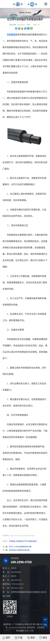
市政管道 (12, 541)
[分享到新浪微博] (22, 28)
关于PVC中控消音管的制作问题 (20, 547)
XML (32, 631)
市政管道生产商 (21, 541)
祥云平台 (22, 628)
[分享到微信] (31, 28)
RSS (26, 631)
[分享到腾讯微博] (25, 28)
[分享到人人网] (28, 28)
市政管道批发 (32, 541)
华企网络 (40, 628)
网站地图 (20, 631)
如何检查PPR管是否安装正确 (19, 550)
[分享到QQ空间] (19, 28)
